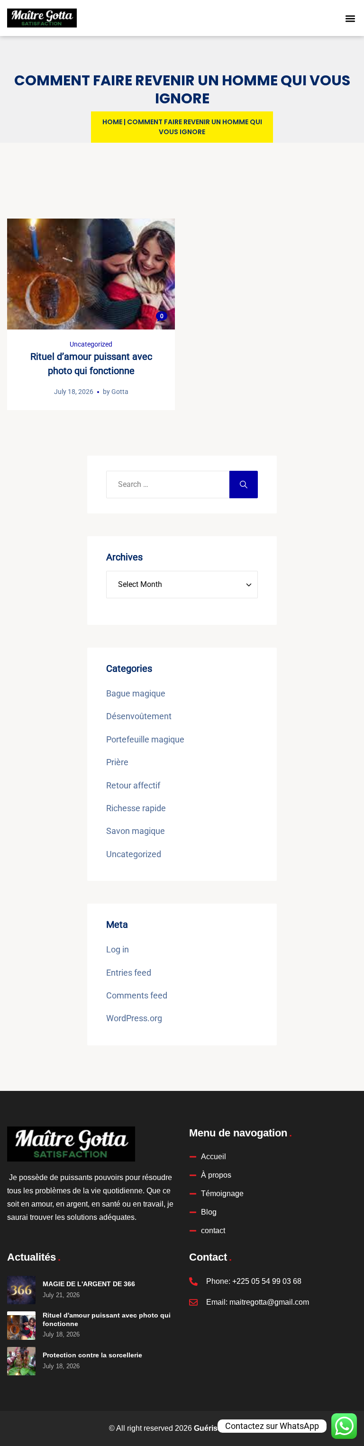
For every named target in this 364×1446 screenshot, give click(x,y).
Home (112, 122)
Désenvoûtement (139, 716)
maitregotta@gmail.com (269, 1302)
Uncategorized (91, 344)
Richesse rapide (136, 808)
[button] (350, 18)
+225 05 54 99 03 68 (266, 1281)
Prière (117, 762)
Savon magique (135, 831)
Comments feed (136, 995)
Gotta (119, 391)
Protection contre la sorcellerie (92, 1355)
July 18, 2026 (73, 391)
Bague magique (135, 693)
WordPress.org (134, 1018)
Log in (117, 949)
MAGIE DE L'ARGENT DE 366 (89, 1284)
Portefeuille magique (145, 739)
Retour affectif (133, 785)
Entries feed (128, 973)
